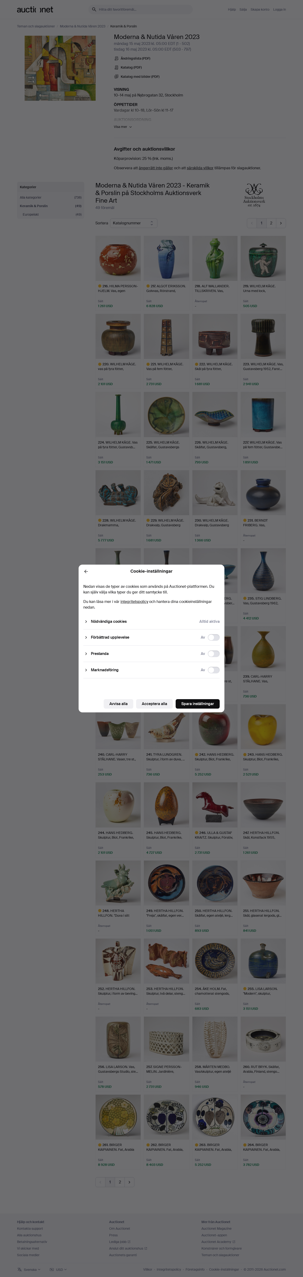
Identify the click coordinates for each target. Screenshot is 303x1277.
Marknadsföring (105, 669)
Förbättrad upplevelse (110, 637)
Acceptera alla (154, 703)
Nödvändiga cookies (109, 621)
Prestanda (100, 653)
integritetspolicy (134, 601)
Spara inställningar (197, 703)
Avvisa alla (118, 703)
